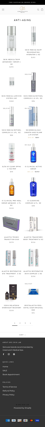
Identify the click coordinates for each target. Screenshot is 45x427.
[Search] (38, 9)
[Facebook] (3, 354)
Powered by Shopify (22, 408)
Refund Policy (9, 391)
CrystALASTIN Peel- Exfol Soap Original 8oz (33, 308)
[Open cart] (42, 9)
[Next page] (30, 323)
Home (5, 367)
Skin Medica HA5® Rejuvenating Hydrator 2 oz (33, 52)
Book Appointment (11, 374)
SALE (5, 371)
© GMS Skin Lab (22, 404)
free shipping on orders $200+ (22, 2)
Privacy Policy (8, 395)
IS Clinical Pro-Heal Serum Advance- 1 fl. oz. (12, 203)
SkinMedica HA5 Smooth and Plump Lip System (33, 132)
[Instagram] (9, 354)
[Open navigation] (3, 9)
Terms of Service (10, 387)
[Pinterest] (14, 354)
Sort (21, 335)
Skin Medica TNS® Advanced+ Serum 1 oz (12, 62)
